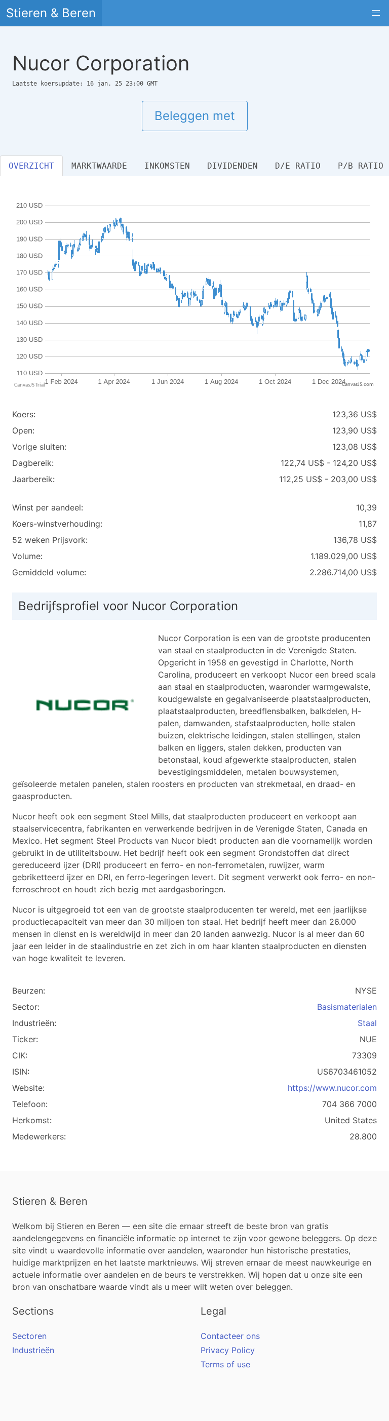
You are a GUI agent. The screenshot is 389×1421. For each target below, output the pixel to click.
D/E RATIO (298, 166)
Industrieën (33, 1350)
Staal (367, 1023)
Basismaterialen (347, 1007)
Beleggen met (194, 115)
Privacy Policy (228, 1350)
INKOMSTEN (167, 166)
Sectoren (29, 1336)
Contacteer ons (230, 1336)
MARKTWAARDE (99, 166)
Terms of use (225, 1364)
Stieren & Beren (51, 13)
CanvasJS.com (358, 384)
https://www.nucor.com (332, 1088)
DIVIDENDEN (232, 166)
